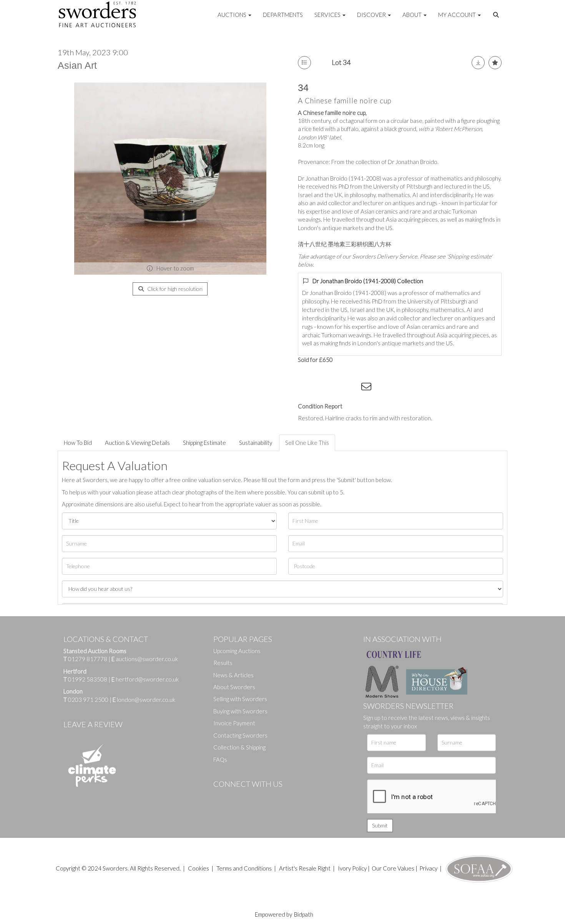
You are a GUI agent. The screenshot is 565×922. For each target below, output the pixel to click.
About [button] (412, 14)
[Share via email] (367, 388)
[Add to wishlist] (495, 62)
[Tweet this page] (321, 388)
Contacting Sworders (240, 735)
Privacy (428, 868)
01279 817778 (87, 658)
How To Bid (78, 442)
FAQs (220, 759)
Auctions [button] (233, 14)
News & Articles (233, 675)
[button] (497, 15)
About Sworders (234, 686)
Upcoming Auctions (237, 650)
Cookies (198, 868)
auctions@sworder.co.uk (144, 658)
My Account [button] (457, 14)
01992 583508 (87, 679)
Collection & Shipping (239, 747)
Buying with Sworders (240, 711)
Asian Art (77, 65)
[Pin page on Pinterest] (336, 388)
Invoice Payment (234, 723)
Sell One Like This (307, 442)
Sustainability (255, 442)
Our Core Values (393, 868)
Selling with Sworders (240, 698)
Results (223, 662)
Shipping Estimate (204, 442)
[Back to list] (304, 62)
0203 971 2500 (88, 699)
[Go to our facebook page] (220, 796)
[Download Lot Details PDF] (478, 62)
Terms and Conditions (244, 868)
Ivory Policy (352, 868)
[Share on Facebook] (305, 388)
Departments (283, 14)
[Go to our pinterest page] (251, 796)
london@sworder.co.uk (144, 699)
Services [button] (328, 14)
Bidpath (303, 914)
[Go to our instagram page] (352, 388)
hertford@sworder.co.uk (147, 679)
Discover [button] (372, 14)
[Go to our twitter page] (236, 796)
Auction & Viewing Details (137, 442)
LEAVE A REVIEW (93, 724)
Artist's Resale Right (305, 868)
